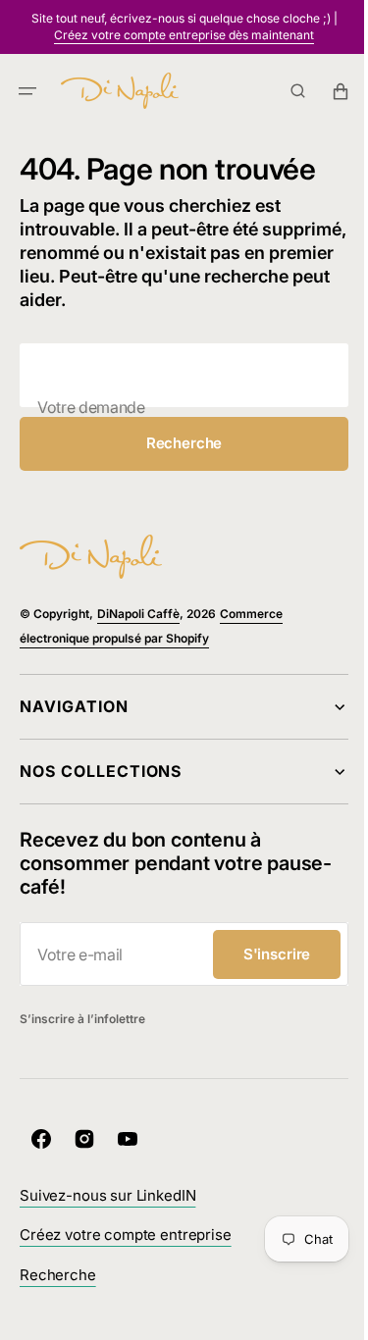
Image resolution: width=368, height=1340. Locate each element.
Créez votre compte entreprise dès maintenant (184, 34)
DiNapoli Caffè (138, 613)
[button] (27, 90)
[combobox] (177, 375)
